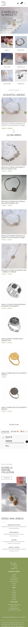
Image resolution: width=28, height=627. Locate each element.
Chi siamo (14, 574)
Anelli (7, 50)
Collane (14, 594)
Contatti (14, 583)
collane (7, 67)
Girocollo (14, 595)
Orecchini (7, 84)
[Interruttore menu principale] (25, 3)
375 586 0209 (10, 610)
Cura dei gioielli (14, 578)
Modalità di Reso (12, 617)
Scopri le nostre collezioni (7, 470)
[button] (2, 113)
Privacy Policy (5, 617)
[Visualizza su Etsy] (3, 437)
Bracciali (21, 50)
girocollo (21, 67)
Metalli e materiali (14, 581)
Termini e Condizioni (21, 617)
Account (14, 585)
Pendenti (21, 84)
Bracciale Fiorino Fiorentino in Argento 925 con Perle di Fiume (13, 124)
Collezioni (14, 576)
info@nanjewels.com (14, 608)
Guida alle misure (14, 579)
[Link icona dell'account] (18, 3)
